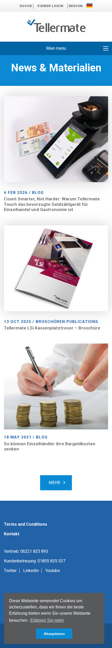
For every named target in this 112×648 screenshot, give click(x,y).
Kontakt (11, 533)
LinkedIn (31, 570)
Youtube (52, 570)
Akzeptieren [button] (54, 634)
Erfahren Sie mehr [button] (47, 620)
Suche (26, 6)
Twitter (10, 570)
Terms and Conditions (25, 524)
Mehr (54, 482)
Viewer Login (50, 6)
